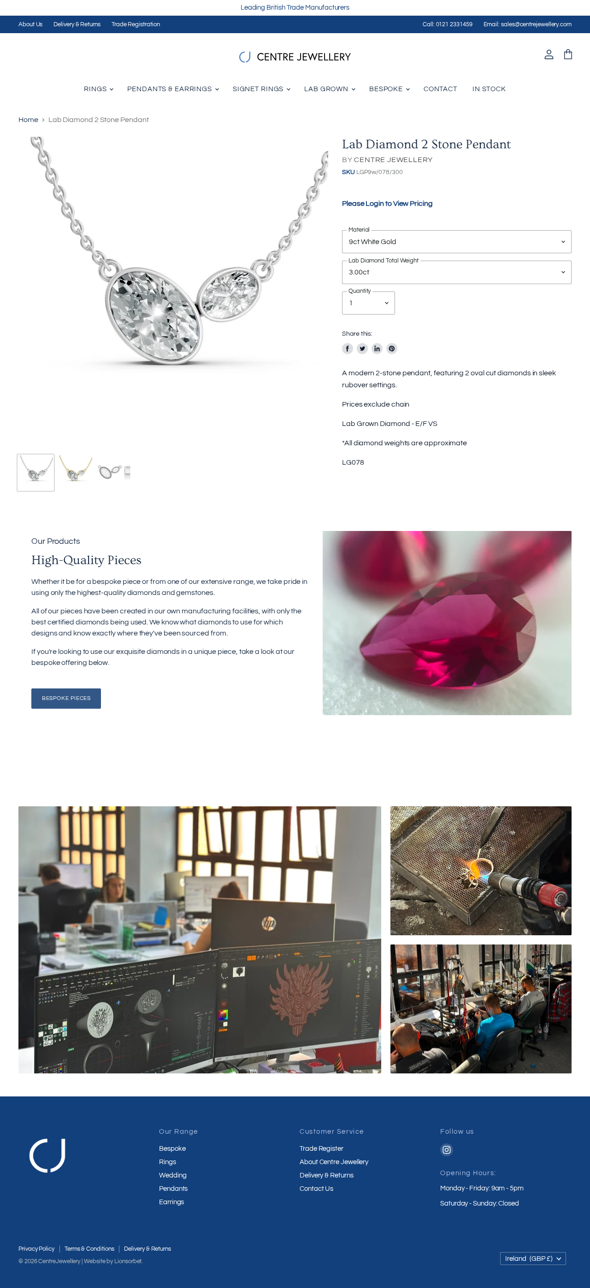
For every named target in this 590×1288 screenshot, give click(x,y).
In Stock (489, 89)
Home (28, 119)
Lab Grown (327, 89)
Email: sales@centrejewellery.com (528, 24)
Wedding (172, 1175)
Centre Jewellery (393, 159)
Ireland (529, 1258)
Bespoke (387, 89)
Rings (96, 89)
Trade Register (321, 1148)
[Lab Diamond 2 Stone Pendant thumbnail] (36, 473)
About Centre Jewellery (334, 1162)
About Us (30, 24)
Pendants (173, 1188)
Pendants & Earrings (170, 89)
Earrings (171, 1202)
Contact (440, 89)
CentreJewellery (59, 1261)
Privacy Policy (36, 1249)
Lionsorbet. (128, 1261)
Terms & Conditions (89, 1249)
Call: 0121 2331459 (447, 24)
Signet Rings (259, 89)
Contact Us (316, 1188)
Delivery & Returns (76, 24)
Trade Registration (136, 24)
